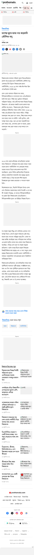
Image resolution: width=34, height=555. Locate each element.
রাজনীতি (15, 8)
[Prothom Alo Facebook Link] (8, 513)
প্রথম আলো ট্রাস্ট (7, 500)
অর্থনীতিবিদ (23, 326)
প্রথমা (12, 504)
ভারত (5, 326)
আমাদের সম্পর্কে (8, 531)
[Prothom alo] (9, 3)
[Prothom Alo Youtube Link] (22, 513)
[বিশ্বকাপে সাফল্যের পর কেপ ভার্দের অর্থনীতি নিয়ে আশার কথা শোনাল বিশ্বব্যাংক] (26, 422)
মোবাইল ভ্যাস (18, 504)
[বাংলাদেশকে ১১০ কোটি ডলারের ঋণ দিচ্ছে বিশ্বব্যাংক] (26, 478)
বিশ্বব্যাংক (13, 326)
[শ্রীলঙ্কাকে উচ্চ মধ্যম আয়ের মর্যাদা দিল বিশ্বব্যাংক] (26, 465)
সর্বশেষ (3, 8)
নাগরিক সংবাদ (8, 497)
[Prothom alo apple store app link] (24, 523)
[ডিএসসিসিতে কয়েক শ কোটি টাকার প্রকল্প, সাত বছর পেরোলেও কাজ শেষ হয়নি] (26, 437)
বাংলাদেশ (9, 8)
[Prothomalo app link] (11, 523)
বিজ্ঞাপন (17, 531)
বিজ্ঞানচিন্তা (25, 497)
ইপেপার (28, 500)
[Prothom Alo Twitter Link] (13, 513)
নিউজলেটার (24, 534)
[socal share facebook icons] (3, 50)
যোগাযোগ (15, 534)
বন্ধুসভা (14, 500)
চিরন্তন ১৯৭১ (21, 500)
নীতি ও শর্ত (7, 534)
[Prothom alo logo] (17, 493)
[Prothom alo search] (23, 3)
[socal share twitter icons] (7, 50)
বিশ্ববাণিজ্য (5, 29)
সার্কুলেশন (24, 531)
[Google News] (26, 513)
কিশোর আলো (17, 497)
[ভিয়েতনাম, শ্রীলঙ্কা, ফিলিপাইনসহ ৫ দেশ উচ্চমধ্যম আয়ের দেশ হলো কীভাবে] (26, 452)
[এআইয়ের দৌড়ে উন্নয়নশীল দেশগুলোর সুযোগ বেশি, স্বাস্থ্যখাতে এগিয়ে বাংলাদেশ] (26, 393)
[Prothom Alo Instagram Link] (17, 513)
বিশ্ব (20, 8)
